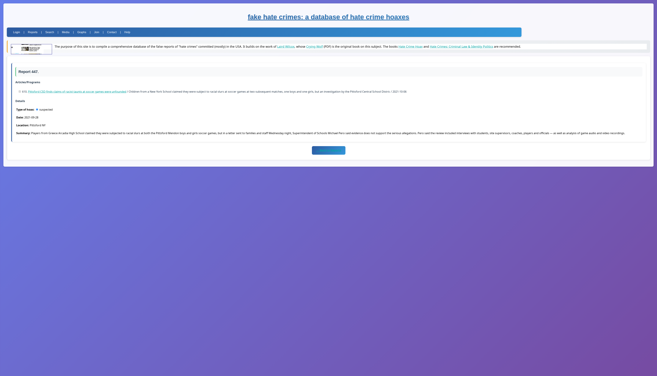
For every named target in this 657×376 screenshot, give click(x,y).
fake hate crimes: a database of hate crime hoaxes (328, 17)
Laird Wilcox (285, 46)
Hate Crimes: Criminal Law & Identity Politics (461, 46)
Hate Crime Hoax (410, 46)
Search (49, 32)
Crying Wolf (314, 46)
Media (65, 32)
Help (127, 32)
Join (96, 32)
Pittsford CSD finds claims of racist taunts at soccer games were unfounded (77, 91)
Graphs (81, 32)
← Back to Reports (328, 150)
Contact (112, 32)
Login (16, 32)
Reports (32, 32)
